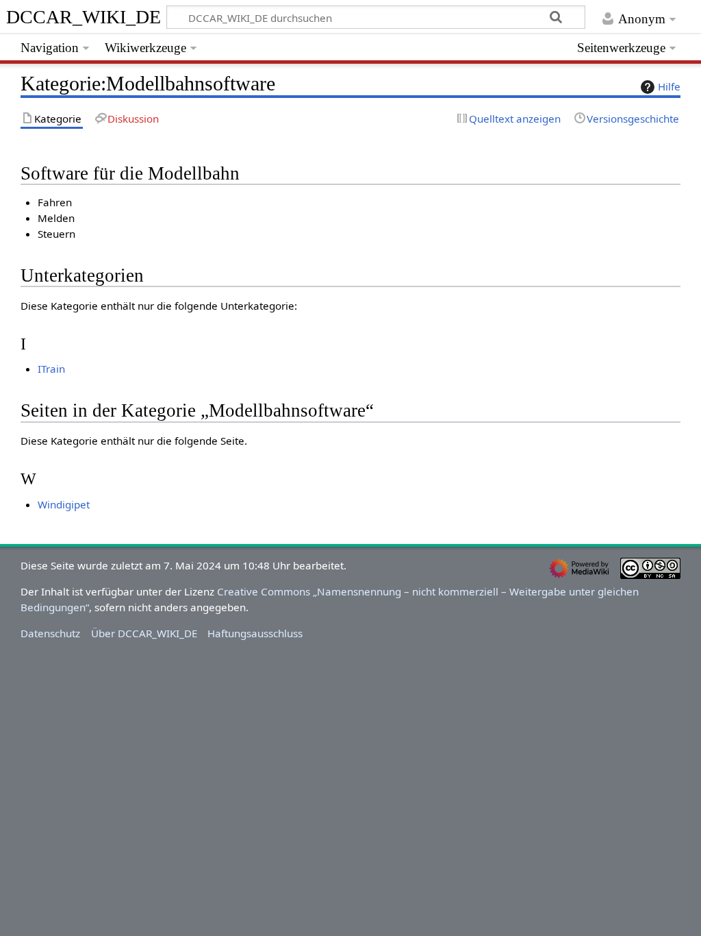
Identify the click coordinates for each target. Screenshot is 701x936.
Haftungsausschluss (255, 633)
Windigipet (64, 504)
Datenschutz (50, 633)
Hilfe (669, 86)
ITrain (51, 368)
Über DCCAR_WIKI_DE (144, 633)
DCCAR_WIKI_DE (88, 16)
